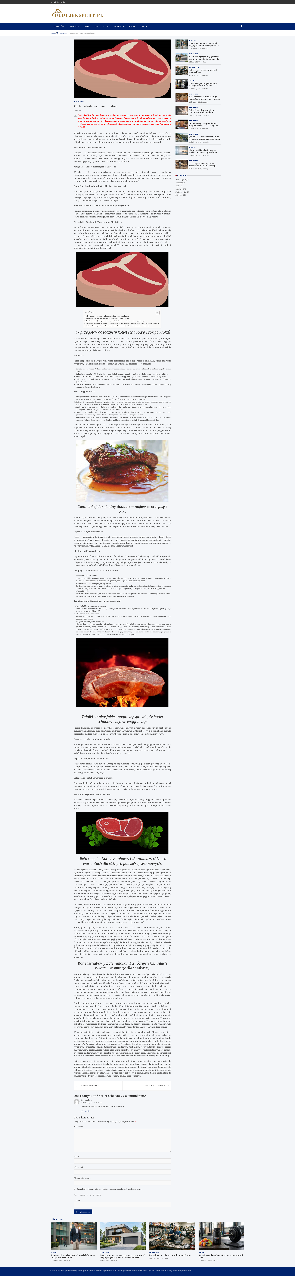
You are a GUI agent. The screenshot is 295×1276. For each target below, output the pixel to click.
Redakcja (143, 26)
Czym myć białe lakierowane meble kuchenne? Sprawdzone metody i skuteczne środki (203, 152)
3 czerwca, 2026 (194, 89)
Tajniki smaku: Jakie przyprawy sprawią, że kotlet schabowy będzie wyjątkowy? (115, 321)
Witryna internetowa (82, 1178)
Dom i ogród (74, 26)
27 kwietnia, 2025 (195, 169)
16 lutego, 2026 (194, 102)
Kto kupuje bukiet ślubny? (90, 1086)
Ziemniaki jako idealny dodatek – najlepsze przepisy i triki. (107, 318)
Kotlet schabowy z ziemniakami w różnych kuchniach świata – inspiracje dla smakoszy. (117, 326)
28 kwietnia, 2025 (195, 142)
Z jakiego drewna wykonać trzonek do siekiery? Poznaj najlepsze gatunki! (202, 165)
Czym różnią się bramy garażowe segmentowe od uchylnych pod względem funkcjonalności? (204, 59)
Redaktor (205, 75)
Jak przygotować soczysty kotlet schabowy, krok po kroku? (107, 316)
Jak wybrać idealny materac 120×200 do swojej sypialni (202, 111)
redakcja (205, 49)
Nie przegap (57, 1219)
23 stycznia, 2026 (195, 115)
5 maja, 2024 (78, 111)
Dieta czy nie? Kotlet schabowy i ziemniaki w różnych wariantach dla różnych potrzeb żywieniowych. (122, 323)
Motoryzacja (119, 26)
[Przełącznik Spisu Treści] (156, 313)
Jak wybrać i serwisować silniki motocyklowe (170, 1255)
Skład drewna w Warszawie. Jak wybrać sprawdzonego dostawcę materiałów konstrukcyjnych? (204, 99)
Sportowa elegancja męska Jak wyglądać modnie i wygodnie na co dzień (204, 45)
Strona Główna (59, 26)
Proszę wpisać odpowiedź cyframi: (87, 1195)
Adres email (79, 1167)
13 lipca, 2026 (194, 62)
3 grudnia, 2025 (194, 129)
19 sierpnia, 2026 (195, 49)
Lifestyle (106, 26)
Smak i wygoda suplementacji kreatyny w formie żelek (203, 84)
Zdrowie (132, 26)
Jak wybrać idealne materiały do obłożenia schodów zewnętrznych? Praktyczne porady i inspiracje (205, 139)
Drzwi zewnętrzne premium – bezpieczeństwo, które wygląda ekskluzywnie (203, 125)
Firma (96, 26)
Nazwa (77, 1156)
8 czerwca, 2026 (194, 75)
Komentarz (79, 1126)
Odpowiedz (85, 1111)
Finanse (86, 26)
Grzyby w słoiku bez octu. (155, 1086)
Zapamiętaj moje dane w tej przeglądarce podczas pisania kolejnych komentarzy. (109, 1189)
